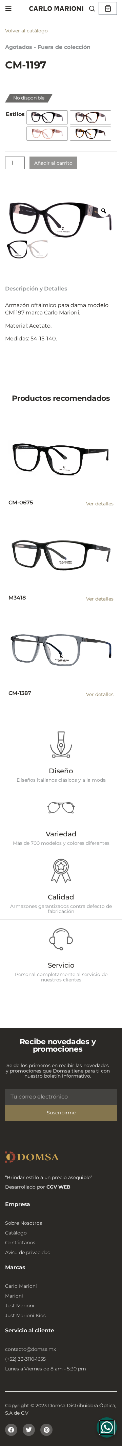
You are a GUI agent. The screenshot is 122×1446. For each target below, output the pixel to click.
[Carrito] (108, 8)
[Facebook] (11, 1430)
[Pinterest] (46, 1430)
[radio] (47, 117)
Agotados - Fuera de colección (47, 47)
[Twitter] (29, 1430)
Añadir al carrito (53, 163)
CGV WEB (58, 1187)
